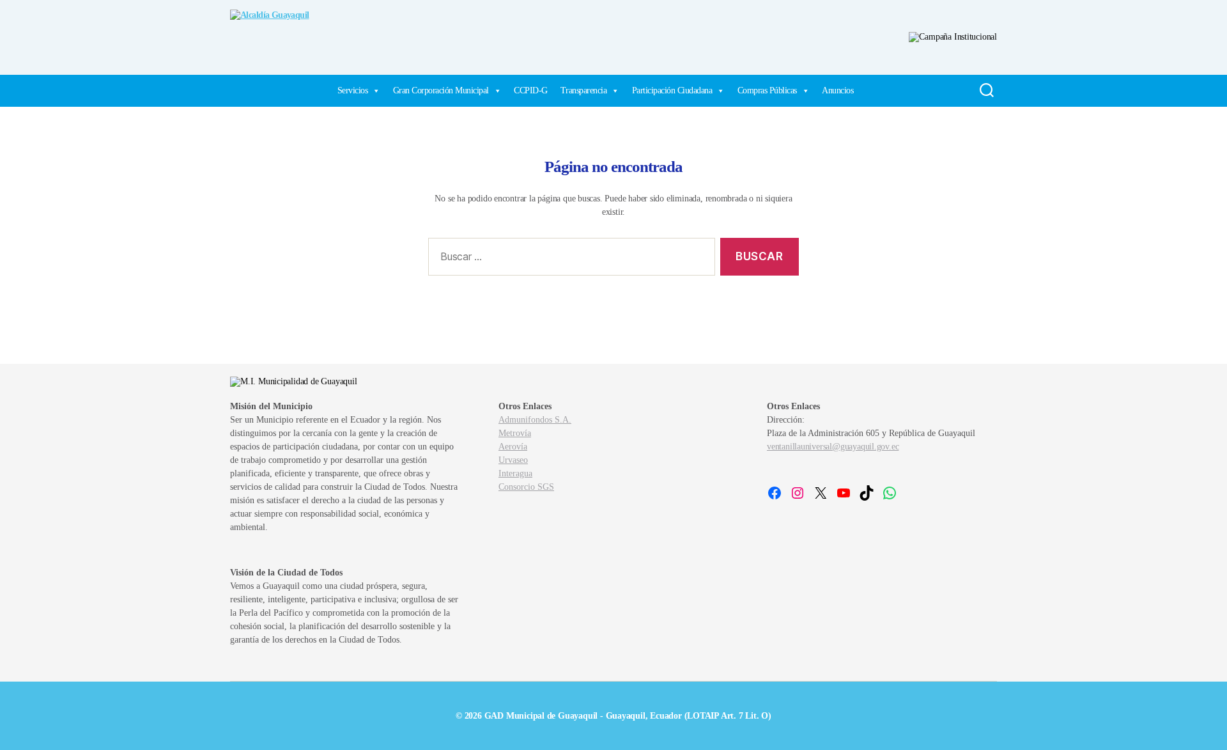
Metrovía (514, 433)
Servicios (352, 90)
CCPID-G (531, 90)
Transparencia (583, 90)
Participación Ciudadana (672, 90)
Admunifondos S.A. (534, 420)
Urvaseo (513, 460)
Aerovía (512, 446)
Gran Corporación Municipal (441, 90)
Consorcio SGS (526, 487)
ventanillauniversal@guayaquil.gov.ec (833, 446)
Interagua (515, 473)
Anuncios (837, 90)
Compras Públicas (767, 90)
